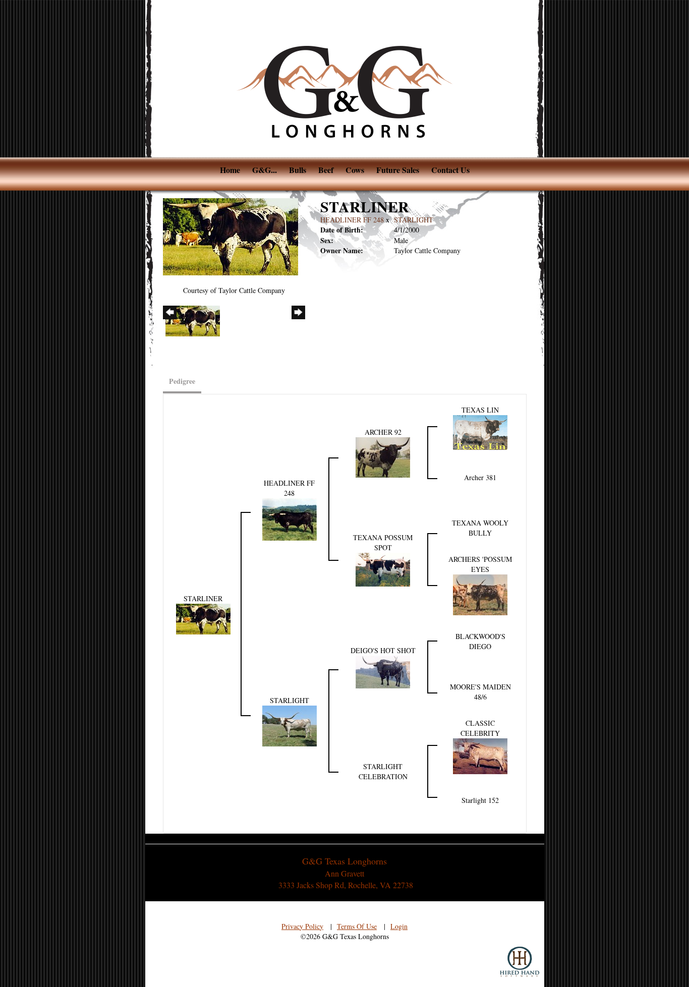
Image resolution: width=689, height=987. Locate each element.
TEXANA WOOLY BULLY (480, 528)
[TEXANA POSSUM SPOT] (383, 568)
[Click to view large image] (230, 236)
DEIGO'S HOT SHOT (383, 650)
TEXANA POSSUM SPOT (383, 542)
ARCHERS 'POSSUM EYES (480, 564)
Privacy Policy (302, 926)
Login (399, 926)
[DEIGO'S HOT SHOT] (383, 670)
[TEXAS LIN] (480, 431)
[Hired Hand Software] (519, 962)
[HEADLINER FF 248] (289, 518)
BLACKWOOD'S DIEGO (480, 641)
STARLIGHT (413, 219)
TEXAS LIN (480, 410)
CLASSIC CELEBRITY (480, 728)
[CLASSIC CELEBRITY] (480, 755)
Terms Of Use (357, 926)
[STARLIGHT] (289, 725)
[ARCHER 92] (383, 456)
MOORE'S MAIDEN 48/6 (480, 692)
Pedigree (182, 381)
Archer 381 (480, 477)
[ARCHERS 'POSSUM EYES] (480, 594)
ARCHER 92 (383, 432)
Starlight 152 (480, 800)
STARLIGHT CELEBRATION (383, 771)
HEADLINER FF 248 (352, 219)
